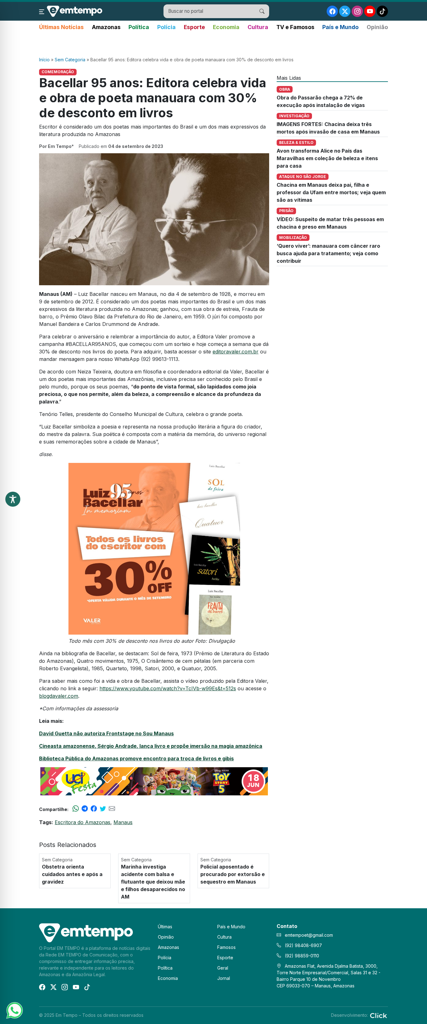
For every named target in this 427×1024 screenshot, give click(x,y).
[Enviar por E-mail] (112, 809)
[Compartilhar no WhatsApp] (76, 809)
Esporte (194, 27)
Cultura (258, 27)
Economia (226, 27)
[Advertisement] (213, 44)
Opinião (377, 27)
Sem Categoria (70, 59)
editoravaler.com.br (236, 351)
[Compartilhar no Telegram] (85, 809)
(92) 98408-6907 (303, 945)
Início (44, 59)
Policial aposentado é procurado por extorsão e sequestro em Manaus (232, 874)
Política (138, 27)
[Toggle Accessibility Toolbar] (13, 499)
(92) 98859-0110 (301, 955)
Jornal (223, 978)
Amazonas (106, 27)
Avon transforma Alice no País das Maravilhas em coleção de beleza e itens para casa (327, 158)
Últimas (165, 926)
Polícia (166, 27)
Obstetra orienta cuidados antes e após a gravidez (72, 874)
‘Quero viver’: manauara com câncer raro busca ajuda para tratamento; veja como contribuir (328, 253)
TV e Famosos (295, 27)
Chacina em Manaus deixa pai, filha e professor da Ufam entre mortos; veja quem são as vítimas (331, 192)
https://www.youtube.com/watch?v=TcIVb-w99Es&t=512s (167, 688)
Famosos (226, 947)
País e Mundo (340, 27)
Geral (222, 968)
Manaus (123, 822)
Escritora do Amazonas (82, 822)
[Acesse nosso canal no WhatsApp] (14, 1010)
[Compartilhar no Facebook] (94, 809)
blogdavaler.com (58, 696)
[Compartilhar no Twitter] (103, 809)
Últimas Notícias (61, 27)
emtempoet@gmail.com (309, 935)
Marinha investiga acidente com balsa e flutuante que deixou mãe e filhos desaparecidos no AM (153, 882)
